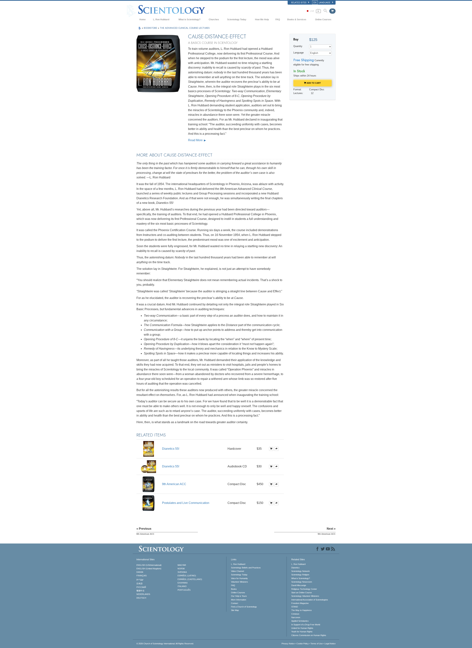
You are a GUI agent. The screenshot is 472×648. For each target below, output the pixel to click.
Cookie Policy (302, 643)
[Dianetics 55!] (148, 448)
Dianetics (295, 568)
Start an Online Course (301, 592)
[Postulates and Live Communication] (149, 502)
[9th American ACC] (149, 484)
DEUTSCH (141, 598)
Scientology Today (236, 19)
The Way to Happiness (301, 610)
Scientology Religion (300, 575)
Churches (214, 19)
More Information (238, 600)
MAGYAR (182, 565)
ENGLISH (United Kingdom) (148, 568)
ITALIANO (182, 586)
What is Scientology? (189, 19)
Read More (195, 140)
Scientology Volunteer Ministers (305, 596)
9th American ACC (174, 484)
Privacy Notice (288, 643)
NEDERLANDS (143, 594)
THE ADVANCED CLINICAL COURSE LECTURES (185, 28)
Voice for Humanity (239, 578)
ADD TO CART (313, 83)
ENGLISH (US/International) (149, 565)
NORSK (181, 568)
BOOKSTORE (151, 28)
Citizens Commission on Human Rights (308, 635)
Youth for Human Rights (302, 631)
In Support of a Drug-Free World (305, 624)
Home (142, 19)
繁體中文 (140, 591)
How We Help (262, 19)
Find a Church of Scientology (244, 607)
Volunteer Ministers (239, 582)
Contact (234, 603)
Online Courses (323, 19)
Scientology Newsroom (301, 582)
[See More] (276, 449)
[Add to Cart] (271, 449)
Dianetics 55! (170, 448)
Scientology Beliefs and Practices (246, 568)
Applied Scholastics (300, 621)
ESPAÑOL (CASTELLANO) (190, 579)
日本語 (139, 583)
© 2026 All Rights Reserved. (165, 643)
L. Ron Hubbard (161, 19)
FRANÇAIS (141, 575)
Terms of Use (316, 643)
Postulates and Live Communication (185, 502)
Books (234, 589)
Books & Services (296, 19)
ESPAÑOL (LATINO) (187, 575)
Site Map (235, 610)
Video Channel (237, 571)
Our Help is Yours (239, 596)
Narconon (295, 617)
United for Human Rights (302, 628)
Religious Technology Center (304, 589)
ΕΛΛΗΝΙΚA (183, 583)
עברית (139, 579)
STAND (294, 607)
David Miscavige (298, 585)
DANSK (139, 572)
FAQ (277, 19)
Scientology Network (300, 571)
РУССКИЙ (141, 587)
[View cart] (332, 11)
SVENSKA (182, 572)
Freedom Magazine (300, 603)
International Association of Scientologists (309, 600)
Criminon (295, 614)
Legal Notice (330, 643)
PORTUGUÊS (184, 590)
